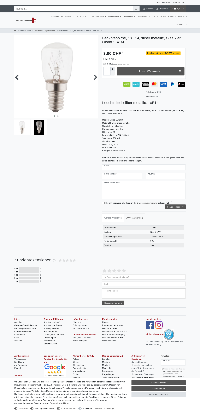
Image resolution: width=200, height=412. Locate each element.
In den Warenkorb (149, 71)
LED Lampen (50, 337)
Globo (75, 374)
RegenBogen (108, 374)
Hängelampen (82, 16)
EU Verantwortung (134, 218)
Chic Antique (78, 365)
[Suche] (136, 8)
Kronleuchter (66, 16)
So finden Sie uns (81, 328)
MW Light (106, 368)
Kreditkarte (19, 362)
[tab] (113, 218)
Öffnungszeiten (80, 325)
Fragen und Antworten (112, 325)
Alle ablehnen (158, 388)
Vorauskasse (20, 359)
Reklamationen (109, 340)
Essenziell (23, 408)
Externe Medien (68, 408)
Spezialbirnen (50, 31)
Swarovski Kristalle (110, 377)
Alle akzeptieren (158, 382)
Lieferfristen (19, 334)
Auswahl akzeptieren (158, 394)
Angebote (55, 16)
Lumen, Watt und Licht (54, 334)
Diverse (181, 16)
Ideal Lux (77, 377)
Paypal (17, 368)
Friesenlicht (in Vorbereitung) (80, 369)
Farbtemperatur (51, 331)
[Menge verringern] (112, 73)
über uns (77, 322)
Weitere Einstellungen (105, 408)
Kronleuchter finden (53, 325)
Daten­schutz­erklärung (60, 403)
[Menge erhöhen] (112, 69)
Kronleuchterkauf (51, 322)
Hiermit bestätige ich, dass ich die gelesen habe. (138, 202)
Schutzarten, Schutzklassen (50, 342)
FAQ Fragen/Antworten (25, 328)
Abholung (18, 322)
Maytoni (106, 365)
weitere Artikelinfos (113, 218)
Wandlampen (113, 16)
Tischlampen (142, 16)
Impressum (67, 400)
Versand (18, 340)
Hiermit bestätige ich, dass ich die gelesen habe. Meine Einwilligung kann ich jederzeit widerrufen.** (174, 374)
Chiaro (76, 362)
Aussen (171, 16)
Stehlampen (128, 16)
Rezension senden (113, 303)
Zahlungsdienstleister (45, 408)
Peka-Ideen (107, 371)
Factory (163, 16)
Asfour (76, 359)
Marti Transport (80, 340)
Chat (158, 2)
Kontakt (105, 322)
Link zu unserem (112, 337)
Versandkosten (123, 64)
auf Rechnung (20, 365)
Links (16, 337)
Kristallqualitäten (51, 328)
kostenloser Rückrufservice (114, 331)
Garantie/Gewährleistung (25, 325)
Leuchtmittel (180, 24)
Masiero (106, 362)
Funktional (87, 408)
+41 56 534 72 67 (177, 2)
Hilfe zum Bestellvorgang (113, 334)
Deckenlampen (98, 16)
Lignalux (106, 359)
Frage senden (173, 207)
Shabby (155, 16)
